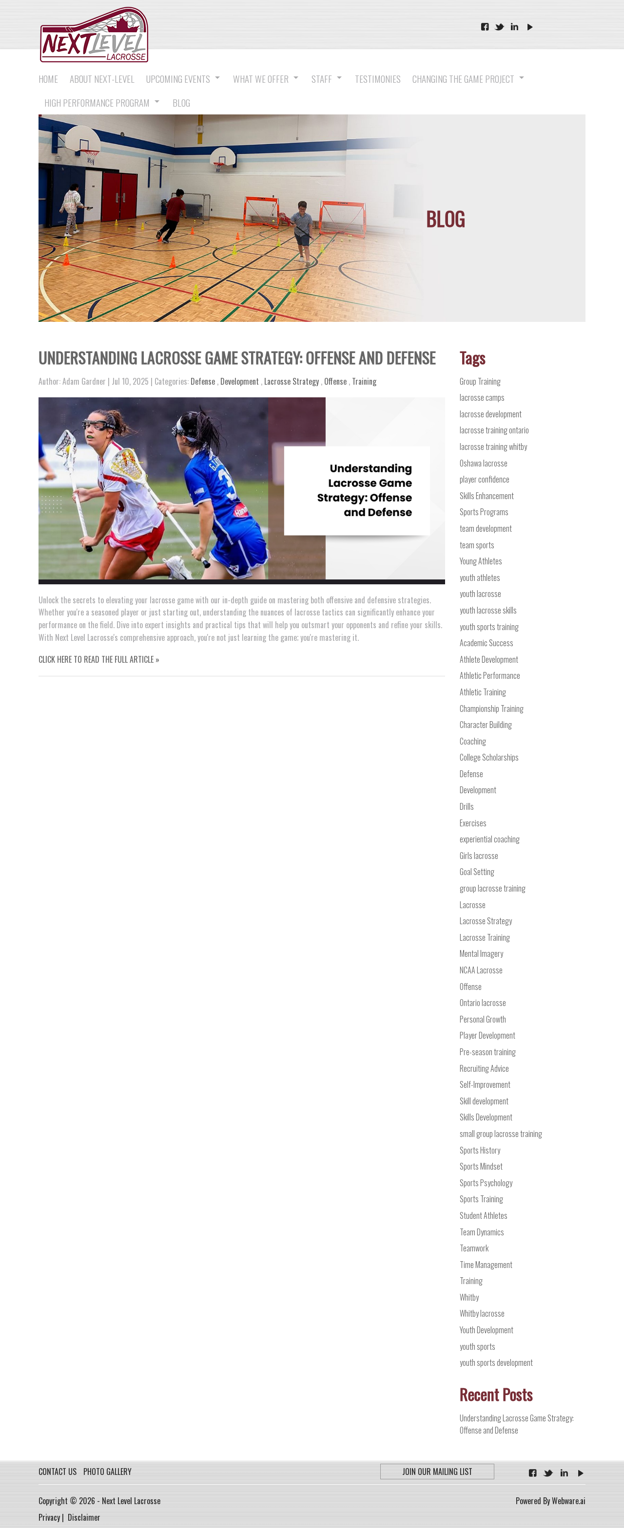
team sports (477, 545)
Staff (322, 78)
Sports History (480, 1150)
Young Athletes (481, 561)
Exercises (473, 823)
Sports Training (481, 1199)
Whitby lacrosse (482, 1313)
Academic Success (486, 643)
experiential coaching (490, 839)
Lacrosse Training (485, 937)
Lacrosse (473, 905)
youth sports (477, 1346)
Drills (467, 806)
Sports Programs (484, 512)
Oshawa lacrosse (483, 463)
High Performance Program (97, 102)
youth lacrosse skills (488, 610)
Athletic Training (483, 692)
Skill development (484, 1101)
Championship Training (492, 708)
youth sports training (489, 627)
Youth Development (486, 1330)
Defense (203, 381)
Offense (335, 381)
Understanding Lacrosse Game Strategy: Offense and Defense (237, 357)
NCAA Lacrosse (481, 970)
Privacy (49, 1517)
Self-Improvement (485, 1084)
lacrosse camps (482, 397)
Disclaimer (84, 1517)
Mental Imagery (481, 953)
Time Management (486, 1264)
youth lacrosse (480, 593)
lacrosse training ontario (494, 430)
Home (48, 78)
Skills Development (486, 1117)
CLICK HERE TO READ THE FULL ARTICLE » (99, 659)
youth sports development (496, 1362)
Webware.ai (567, 1501)
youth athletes (480, 577)
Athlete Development (489, 659)
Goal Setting (477, 871)
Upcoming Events (178, 78)
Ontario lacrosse (483, 1002)
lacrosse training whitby (493, 446)
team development (486, 528)
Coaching (473, 741)
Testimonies (378, 78)
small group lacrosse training (501, 1133)
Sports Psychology (486, 1183)
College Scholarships (489, 757)
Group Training (480, 381)
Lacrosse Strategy (291, 381)
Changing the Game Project (463, 78)
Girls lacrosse (479, 855)
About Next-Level (102, 78)
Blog (181, 102)
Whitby (469, 1297)
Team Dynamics (482, 1232)
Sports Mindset (481, 1166)
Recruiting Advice (484, 1068)
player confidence (484, 479)
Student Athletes (483, 1215)
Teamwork (474, 1248)
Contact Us (58, 1471)
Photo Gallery (107, 1471)
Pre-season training (488, 1052)
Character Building (486, 724)
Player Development (487, 1035)
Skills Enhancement (487, 496)
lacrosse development (491, 414)
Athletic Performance (490, 675)
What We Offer (261, 78)
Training (364, 381)
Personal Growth (483, 1019)
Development (239, 381)
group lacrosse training (493, 888)
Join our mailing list (437, 1471)
